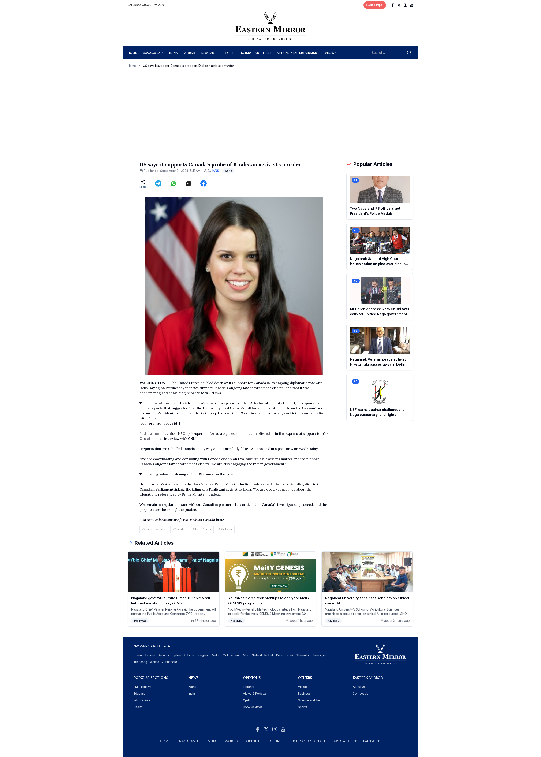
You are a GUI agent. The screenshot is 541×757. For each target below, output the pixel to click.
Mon (246, 655)
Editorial (248, 687)
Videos (303, 687)
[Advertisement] (270, 114)
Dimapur (163, 655)
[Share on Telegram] (158, 183)
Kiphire (176, 655)
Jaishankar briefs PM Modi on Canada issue (189, 520)
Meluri (216, 655)
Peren (280, 655)
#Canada (178, 529)
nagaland (151, 53)
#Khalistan (225, 529)
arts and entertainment (298, 53)
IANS (215, 170)
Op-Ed (247, 700)
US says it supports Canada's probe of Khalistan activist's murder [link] (188, 65)
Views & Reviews (255, 694)
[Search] (409, 52)
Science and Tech (310, 700)
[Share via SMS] (189, 183)
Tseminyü (319, 655)
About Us (359, 687)
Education (140, 694)
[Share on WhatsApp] (173, 183)
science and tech (256, 53)
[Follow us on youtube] (411, 5)
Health (138, 707)
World (189, 53)
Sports (302, 707)
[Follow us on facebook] (392, 5)
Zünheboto (169, 662)
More (329, 53)
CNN (191, 438)
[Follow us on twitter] (399, 5)
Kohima (189, 655)
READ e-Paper (374, 5)
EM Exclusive (142, 687)
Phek (290, 655)
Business (304, 694)
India (173, 53)
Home (132, 53)
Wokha (154, 662)
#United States (201, 529)
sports (229, 53)
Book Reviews (252, 707)
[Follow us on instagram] (405, 5)
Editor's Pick (142, 700)
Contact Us (360, 694)
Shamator (303, 655)
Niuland (257, 655)
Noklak (269, 655)
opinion (207, 53)
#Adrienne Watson (153, 529)
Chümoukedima (144, 655)
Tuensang (140, 662)
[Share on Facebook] (203, 183)
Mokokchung (231, 655)
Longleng (203, 655)
